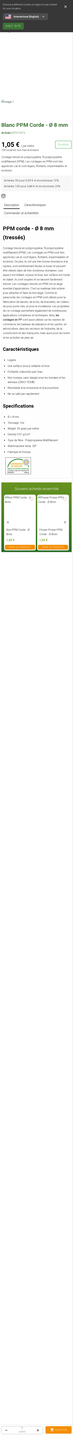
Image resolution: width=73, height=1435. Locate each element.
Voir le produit (20, 547)
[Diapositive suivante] (65, 522)
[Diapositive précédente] (8, 522)
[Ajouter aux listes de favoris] (3, 196)
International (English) (26, 16)
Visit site (13, 26)
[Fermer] (65, 6)
